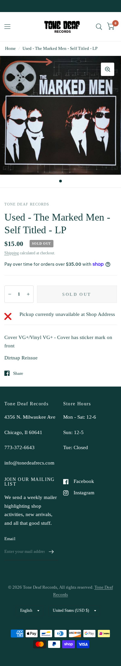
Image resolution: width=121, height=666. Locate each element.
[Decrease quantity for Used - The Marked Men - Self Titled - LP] (10, 294)
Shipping (11, 253)
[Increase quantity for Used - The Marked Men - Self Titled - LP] (28, 294)
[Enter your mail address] (51, 551)
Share (18, 373)
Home (10, 48)
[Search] (99, 26)
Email (9, 538)
